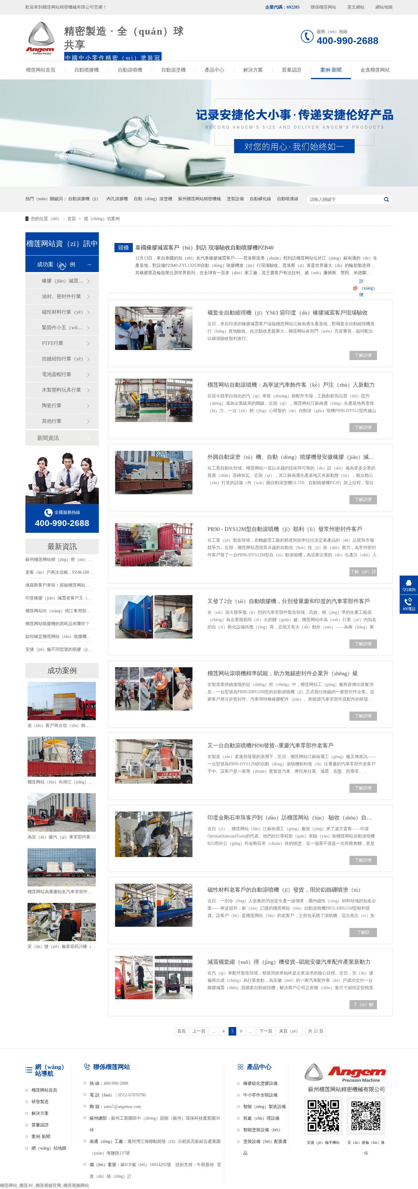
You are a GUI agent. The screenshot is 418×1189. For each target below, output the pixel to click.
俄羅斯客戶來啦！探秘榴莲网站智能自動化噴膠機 (72, 585)
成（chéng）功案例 (102, 218)
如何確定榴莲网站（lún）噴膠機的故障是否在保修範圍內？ (81, 636)
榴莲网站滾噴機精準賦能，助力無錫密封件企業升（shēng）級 (282, 673)
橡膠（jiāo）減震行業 (64, 280)
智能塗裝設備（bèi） (263, 1130)
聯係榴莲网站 (323, 7)
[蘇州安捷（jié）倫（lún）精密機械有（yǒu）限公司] (40, 38)
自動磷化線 (260, 199)
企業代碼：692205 (282, 7)
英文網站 (355, 7)
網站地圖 (384, 7)
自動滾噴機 (130, 69)
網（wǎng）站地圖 (49, 1148)
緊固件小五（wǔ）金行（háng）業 (64, 327)
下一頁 (265, 1031)
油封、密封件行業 (61, 296)
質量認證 (291, 69)
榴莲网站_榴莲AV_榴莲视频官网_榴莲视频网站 (44, 1185)
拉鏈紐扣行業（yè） (64, 358)
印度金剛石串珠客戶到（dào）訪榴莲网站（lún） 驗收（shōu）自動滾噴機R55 (292, 818)
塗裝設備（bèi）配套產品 (265, 1143)
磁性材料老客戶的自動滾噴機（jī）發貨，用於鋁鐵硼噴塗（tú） (285, 890)
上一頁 (198, 1031)
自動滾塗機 (173, 69)
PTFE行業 (52, 343)
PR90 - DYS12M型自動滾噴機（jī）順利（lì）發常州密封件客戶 (284, 529)
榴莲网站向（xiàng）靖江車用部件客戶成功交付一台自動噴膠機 (85, 611)
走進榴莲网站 (375, 69)
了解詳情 (363, 355)
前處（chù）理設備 (261, 1118)
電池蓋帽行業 (56, 374)
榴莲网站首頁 (40, 69)
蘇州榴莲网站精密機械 (199, 199)
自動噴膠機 (86, 69)
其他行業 (52, 421)
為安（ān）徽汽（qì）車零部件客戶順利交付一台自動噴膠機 (85, 837)
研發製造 (40, 1101)
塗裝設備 (235, 199)
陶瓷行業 (52, 405)
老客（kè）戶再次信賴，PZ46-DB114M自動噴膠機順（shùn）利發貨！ (91, 572)
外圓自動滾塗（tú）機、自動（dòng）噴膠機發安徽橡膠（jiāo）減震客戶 (292, 457)
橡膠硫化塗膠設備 (260, 1083)
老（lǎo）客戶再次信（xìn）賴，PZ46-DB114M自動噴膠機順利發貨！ (93, 725)
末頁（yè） (289, 1031)
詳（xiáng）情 (368, 288)
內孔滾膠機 (117, 199)
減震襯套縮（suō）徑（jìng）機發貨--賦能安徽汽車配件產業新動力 (289, 962)
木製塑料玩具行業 (61, 389)
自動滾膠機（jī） (84, 199)
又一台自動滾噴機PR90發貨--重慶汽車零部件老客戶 (270, 745)
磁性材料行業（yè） (64, 312)
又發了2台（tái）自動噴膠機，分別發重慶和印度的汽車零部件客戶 (288, 601)
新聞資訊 (48, 438)
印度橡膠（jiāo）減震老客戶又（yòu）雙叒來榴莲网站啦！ (81, 598)
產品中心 (214, 69)
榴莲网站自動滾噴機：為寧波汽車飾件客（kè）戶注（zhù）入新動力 (291, 385)
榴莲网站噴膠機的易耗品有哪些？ (57, 623)
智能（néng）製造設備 (264, 1106)
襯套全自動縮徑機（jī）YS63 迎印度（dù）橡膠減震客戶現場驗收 (287, 313)
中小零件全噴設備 (260, 1095)
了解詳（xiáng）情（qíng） (363, 941)
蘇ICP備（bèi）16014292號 (146, 1164)
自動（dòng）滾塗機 (153, 199)
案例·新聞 (330, 69)
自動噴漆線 (287, 199)
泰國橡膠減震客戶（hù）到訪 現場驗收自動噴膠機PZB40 (204, 248)
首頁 (72, 218)
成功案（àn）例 (56, 264)
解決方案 (253, 69)
